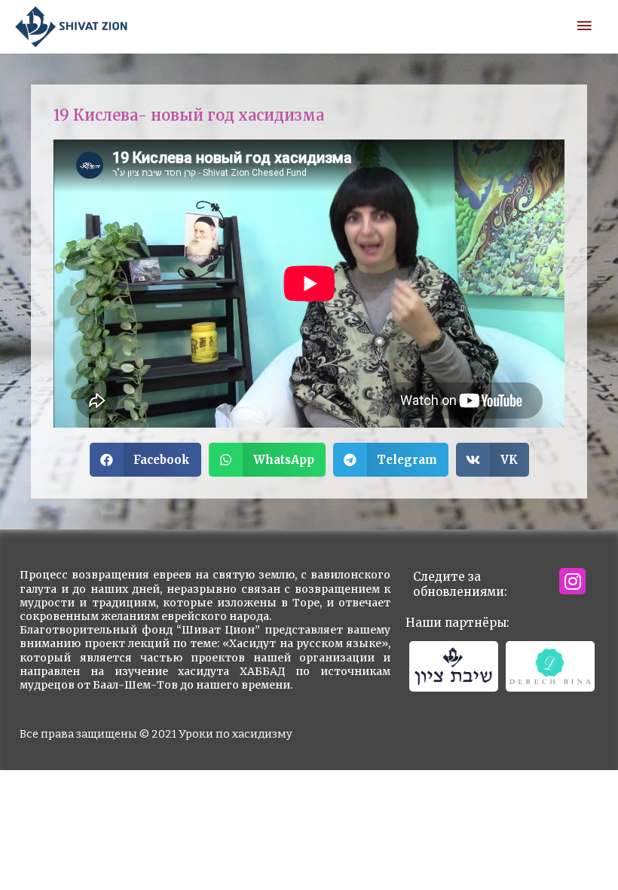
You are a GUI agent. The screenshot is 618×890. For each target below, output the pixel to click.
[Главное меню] (584, 26)
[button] (146, 460)
